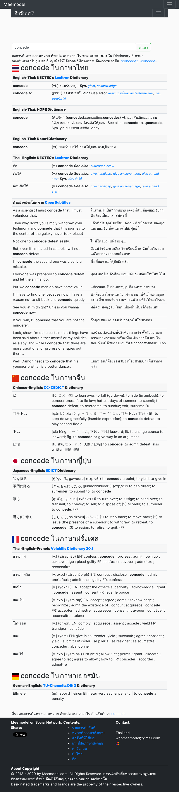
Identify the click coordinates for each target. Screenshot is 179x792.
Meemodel (14, 4)
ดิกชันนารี (24, 13)
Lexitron (62, 77)
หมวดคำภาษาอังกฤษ (88, 733)
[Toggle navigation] (169, 4)
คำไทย (77, 753)
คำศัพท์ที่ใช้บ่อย (84, 738)
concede (118, 713)
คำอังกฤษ (79, 748)
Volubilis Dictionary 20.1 (72, 548)
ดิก (74, 759)
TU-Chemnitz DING (59, 685)
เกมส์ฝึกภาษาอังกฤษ (87, 743)
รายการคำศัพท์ (83, 727)
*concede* (129, 61)
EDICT (51, 470)
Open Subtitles (58, 202)
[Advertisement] (89, 29)
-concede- (148, 61)
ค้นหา (143, 47)
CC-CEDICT (54, 387)
